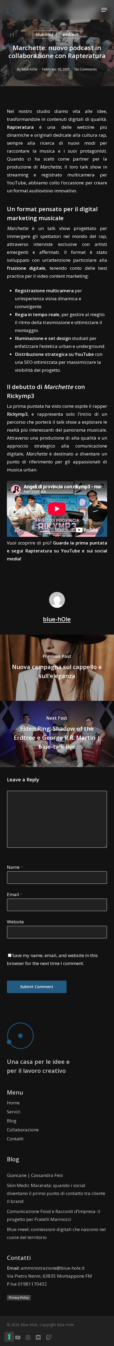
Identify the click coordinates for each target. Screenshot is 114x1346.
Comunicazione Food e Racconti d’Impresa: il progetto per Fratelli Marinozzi (53, 1215)
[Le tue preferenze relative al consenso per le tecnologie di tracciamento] (9, 1337)
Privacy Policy (19, 1297)
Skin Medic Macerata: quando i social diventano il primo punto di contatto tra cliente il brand (56, 1193)
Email (15, 894)
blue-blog (45, 34)
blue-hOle (30, 69)
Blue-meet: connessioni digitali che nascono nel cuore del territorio (56, 1233)
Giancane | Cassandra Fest (35, 1175)
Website (15, 922)
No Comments (85, 69)
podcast (70, 34)
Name (15, 867)
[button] (104, 9)
